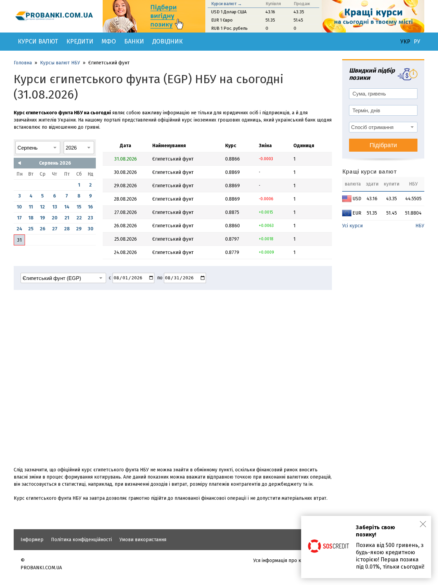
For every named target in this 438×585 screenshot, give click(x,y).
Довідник (167, 41)
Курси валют (38, 41)
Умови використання (142, 540)
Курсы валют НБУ (60, 63)
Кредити (79, 41)
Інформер (32, 540)
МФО (109, 41)
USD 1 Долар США (228, 11)
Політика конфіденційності (81, 540)
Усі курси (352, 226)
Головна (23, 63)
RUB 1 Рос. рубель (229, 28)
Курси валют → (226, 3)
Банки (134, 41)
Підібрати (383, 145)
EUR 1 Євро (222, 20)
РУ (417, 41)
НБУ (419, 226)
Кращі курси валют (369, 171)
